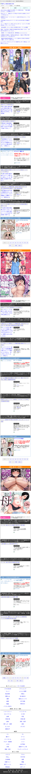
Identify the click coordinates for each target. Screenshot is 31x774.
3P (22, 186)
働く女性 (13, 419)
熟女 (2, 137)
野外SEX (7, 169)
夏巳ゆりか (19, 194)
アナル (25, 186)
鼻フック (22, 767)
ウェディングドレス (23, 749)
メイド (23, 741)
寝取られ (3, 169)
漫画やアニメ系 (23, 746)
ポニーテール (11, 137)
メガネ (7, 744)
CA (7, 734)
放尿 (23, 759)
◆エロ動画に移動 (19, 770)
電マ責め (7, 401)
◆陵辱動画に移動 (6, 771)
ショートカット (10, 399)
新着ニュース (5, 8)
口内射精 (22, 204)
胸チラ (7, 736)
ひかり (18, 384)
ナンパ (2, 525)
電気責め (7, 767)
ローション (20, 137)
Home (2, 5)
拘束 (2, 307)
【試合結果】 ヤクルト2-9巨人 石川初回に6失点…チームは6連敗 (14, 27)
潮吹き (26, 204)
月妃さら (18, 351)
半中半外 (22, 757)
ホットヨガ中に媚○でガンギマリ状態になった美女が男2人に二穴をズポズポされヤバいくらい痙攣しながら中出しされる (15, 320)
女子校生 (19, 186)
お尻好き (3, 186)
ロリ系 (10, 121)
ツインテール (17, 169)
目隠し (6, 379)
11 (8, 680)
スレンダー (6, 137)
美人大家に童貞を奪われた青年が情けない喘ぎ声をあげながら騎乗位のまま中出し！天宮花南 (15, 101)
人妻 (16, 525)
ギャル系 (3, 343)
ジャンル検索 (8, 5)
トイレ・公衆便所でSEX (6, 419)
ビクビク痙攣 (8, 323)
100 (16, 462)
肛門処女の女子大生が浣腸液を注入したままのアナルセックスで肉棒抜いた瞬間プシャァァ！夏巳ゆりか (15, 184)
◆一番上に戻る (11, 770)
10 (10, 245)
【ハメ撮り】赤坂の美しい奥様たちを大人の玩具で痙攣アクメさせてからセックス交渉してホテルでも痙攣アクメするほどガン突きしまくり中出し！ (15, 522)
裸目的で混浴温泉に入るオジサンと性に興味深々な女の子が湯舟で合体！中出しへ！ (15, 118)
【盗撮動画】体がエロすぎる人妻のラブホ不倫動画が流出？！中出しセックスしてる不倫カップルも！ (15, 541)
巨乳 (9, 104)
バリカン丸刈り (8, 706)
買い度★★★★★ (18, 188)
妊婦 (7, 716)
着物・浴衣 (8, 749)
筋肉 (7, 721)
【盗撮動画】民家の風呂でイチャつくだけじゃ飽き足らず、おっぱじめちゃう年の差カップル (15, 594)
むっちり (7, 726)
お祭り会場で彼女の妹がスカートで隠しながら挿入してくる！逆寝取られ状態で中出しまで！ (15, 167)
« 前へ (4, 677)
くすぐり (7, 754)
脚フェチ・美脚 (8, 724)
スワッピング (22, 688)
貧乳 (12, 307)
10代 (2, 638)
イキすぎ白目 (7, 688)
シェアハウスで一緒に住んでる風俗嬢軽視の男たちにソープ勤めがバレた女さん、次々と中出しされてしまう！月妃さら (15, 340)
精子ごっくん (3, 205)
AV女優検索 (17, 5)
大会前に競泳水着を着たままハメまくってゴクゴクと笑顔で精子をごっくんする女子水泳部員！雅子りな (15, 201)
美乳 (13, 543)
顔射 (22, 325)
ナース (23, 736)
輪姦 (19, 343)
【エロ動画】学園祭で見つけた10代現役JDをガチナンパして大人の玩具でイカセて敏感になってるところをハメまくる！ (15, 635)
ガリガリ (22, 726)
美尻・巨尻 (14, 186)
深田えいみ (19, 407)
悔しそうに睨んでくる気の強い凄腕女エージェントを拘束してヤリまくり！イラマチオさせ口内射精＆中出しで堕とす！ (15, 396)
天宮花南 (18, 111)
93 (17, 680)
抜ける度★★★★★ (5, 188)
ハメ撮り (6, 525)
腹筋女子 (23, 343)
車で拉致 (22, 701)
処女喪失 (7, 693)
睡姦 (23, 762)
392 (16, 245)
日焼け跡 (22, 719)
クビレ (5, 399)
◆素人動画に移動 (15, 771)
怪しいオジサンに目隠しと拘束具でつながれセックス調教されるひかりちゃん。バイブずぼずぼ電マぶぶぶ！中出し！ (15, 374)
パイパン (5, 307)
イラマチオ (12, 204)
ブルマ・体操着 (8, 741)
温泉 (7, 121)
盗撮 (5, 543)
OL (23, 734)
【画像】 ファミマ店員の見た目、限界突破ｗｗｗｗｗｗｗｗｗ (14, 32)
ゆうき (18, 428)
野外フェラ (12, 169)
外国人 (23, 693)
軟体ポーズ (23, 764)
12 (11, 680)
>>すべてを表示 (21, 686)
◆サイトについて (24, 771)
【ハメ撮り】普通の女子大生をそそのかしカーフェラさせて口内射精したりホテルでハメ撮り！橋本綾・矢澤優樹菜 (15, 613)
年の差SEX (3, 121)
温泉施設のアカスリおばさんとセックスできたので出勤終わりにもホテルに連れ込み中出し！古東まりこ (15, 134)
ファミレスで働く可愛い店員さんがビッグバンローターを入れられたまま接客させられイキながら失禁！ (15, 417)
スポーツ (25, 8)
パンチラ (25, 169)
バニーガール (7, 739)
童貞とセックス (4, 104)
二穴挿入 (6, 325)
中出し (12, 104)
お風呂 (2, 596)
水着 (8, 204)
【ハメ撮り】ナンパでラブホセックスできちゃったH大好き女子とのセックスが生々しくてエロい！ (15, 559)
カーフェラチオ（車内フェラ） (7, 616)
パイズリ (3, 171)
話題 (15, 8)
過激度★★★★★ (11, 379)
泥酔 (7, 698)
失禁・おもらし (19, 419)
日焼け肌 (7, 719)
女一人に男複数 (9, 186)
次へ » (20, 245)
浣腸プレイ (12, 188)
